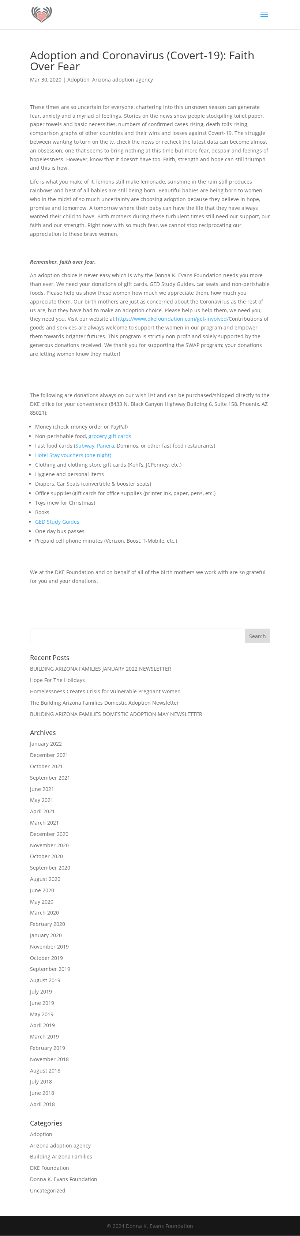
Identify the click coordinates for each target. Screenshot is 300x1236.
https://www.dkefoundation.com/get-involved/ (172, 318)
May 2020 (41, 901)
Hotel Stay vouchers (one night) (73, 455)
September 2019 (50, 968)
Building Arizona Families (61, 1156)
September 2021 (50, 777)
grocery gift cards (110, 436)
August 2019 (45, 980)
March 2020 (44, 912)
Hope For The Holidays (57, 680)
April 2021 (42, 811)
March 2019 (44, 1036)
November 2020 (49, 845)
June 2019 (42, 1002)
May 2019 (41, 1014)
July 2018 (41, 1081)
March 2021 (44, 822)
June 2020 (42, 890)
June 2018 (42, 1092)
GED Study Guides (57, 521)
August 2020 (45, 878)
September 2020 (50, 867)
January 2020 (46, 935)
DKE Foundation (49, 1167)
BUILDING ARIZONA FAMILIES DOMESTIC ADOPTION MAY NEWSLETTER (116, 714)
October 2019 (46, 957)
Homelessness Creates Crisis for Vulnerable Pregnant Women (105, 691)
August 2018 (45, 1070)
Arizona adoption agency (122, 79)
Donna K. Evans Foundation (63, 1179)
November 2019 (49, 946)
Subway (84, 445)
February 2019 (47, 1047)
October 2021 (46, 766)
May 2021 (41, 799)
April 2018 (42, 1104)
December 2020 (49, 833)
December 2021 (49, 754)
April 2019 (42, 1025)
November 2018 (49, 1059)
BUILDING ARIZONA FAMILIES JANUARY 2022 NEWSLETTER (100, 668)
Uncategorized (47, 1190)
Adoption (78, 79)
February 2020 (47, 923)
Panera (105, 445)
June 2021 (42, 788)
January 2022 (46, 743)
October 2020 (46, 856)
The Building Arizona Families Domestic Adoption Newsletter (104, 702)
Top (282, 1218)
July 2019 (41, 991)
